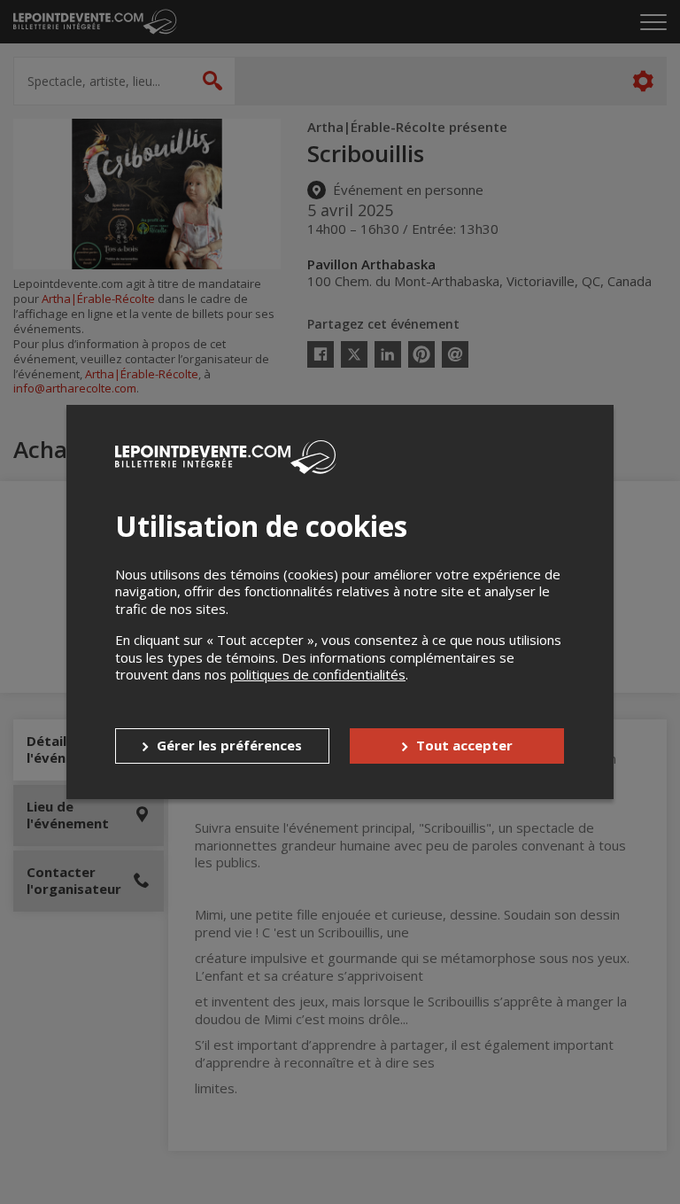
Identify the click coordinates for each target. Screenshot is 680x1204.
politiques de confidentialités (318, 674)
